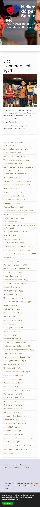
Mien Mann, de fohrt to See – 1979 (16, 390)
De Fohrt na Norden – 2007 (14, 218)
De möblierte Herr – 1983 (13, 364)
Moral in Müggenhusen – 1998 (15, 265)
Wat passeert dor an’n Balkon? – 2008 (18, 211)
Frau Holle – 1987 (10, 335)
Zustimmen (7, 503)
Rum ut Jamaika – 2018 (12, 153)
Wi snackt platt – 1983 (12, 368)
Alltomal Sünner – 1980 (12, 379)
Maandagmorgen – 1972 (13, 435)
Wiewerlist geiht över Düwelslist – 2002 (18, 247)
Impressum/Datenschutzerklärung (18, 468)
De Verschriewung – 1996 (13, 276)
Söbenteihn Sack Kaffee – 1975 (15, 416)
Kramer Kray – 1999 (11, 261)
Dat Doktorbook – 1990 (12, 317)
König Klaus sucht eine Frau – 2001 (16, 250)
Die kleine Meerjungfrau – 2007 (15, 214)
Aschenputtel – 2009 (11, 203)
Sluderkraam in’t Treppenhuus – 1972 (17, 438)
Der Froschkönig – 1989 (12, 320)
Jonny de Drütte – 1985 (12, 353)
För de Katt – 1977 (10, 401)
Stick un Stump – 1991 (12, 309)
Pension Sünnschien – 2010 (14, 200)
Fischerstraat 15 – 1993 (12, 294)
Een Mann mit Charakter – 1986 (15, 342)
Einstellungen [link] (27, 497)
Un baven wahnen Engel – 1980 (16, 383)
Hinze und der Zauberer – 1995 (15, 280)
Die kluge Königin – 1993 (13, 291)
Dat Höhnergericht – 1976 (13, 409)
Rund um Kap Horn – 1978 (13, 398)
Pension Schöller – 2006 (13, 222)
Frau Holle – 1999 (10, 258)
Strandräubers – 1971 (11, 442)
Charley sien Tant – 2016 (12, 164)
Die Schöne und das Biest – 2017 (16, 156)
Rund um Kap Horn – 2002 (13, 243)
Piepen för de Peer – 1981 (13, 376)
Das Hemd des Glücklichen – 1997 (16, 269)
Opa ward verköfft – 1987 (13, 339)
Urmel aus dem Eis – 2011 (13, 192)
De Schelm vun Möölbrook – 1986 (16, 346)
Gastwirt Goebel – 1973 (12, 431)
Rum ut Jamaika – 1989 (12, 324)
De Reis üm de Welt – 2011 (13, 196)
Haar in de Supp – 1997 (12, 272)
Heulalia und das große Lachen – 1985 (18, 350)
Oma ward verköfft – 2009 (13, 207)
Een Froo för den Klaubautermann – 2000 (19, 254)
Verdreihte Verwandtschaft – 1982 (16, 372)
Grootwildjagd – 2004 (12, 235)
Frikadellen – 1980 (10, 387)
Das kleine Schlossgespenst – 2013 (17, 181)
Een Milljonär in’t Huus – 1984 (14, 361)
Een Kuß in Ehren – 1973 (12, 427)
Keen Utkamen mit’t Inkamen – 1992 (17, 302)
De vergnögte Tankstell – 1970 (15, 449)
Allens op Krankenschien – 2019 (15, 149)
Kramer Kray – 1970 (10, 453)
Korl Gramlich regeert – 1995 (14, 283)
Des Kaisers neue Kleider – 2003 (15, 239)
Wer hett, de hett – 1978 (12, 394)
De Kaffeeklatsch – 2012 (12, 189)
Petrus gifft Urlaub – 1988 (13, 328)
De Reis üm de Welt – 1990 (14, 313)
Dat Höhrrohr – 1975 (11, 412)
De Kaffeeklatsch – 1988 (12, 331)
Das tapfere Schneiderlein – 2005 (16, 232)
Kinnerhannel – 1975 (11, 420)
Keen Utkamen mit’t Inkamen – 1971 (17, 446)
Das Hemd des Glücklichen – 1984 (16, 357)
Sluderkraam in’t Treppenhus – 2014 (17, 174)
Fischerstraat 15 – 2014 (12, 177)
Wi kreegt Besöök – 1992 (13, 298)
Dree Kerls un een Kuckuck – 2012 (16, 185)
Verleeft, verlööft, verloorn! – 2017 (16, 160)
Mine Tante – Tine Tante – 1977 (15, 405)
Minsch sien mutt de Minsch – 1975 (16, 423)
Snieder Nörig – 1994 (11, 287)
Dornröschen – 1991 (11, 305)
